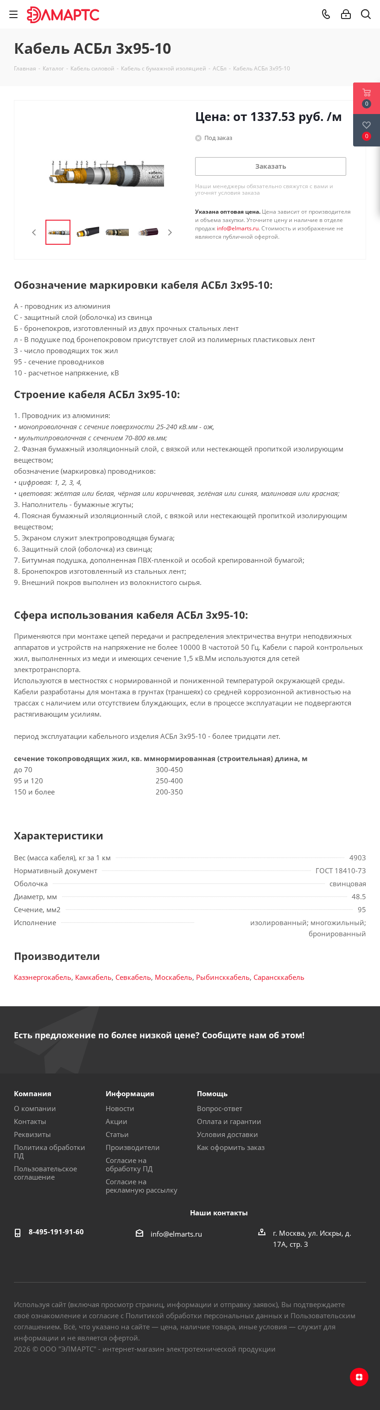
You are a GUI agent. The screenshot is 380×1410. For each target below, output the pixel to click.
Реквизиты (32, 1134)
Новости (120, 1108)
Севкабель (133, 977)
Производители (133, 1147)
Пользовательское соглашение (45, 1172)
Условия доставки (227, 1134)
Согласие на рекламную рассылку (141, 1185)
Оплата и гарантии (229, 1121)
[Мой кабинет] (346, 14)
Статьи (117, 1134)
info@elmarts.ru (238, 228)
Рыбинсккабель (223, 977)
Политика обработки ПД (49, 1151)
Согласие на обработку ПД (129, 1164)
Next (170, 232)
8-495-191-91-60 (56, 1231)
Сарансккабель (278, 977)
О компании (35, 1108)
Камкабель (93, 977)
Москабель (173, 977)
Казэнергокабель (42, 977)
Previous (34, 232)
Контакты (30, 1121)
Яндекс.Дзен (359, 1377)
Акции (116, 1121)
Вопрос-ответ (219, 1108)
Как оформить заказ (231, 1147)
